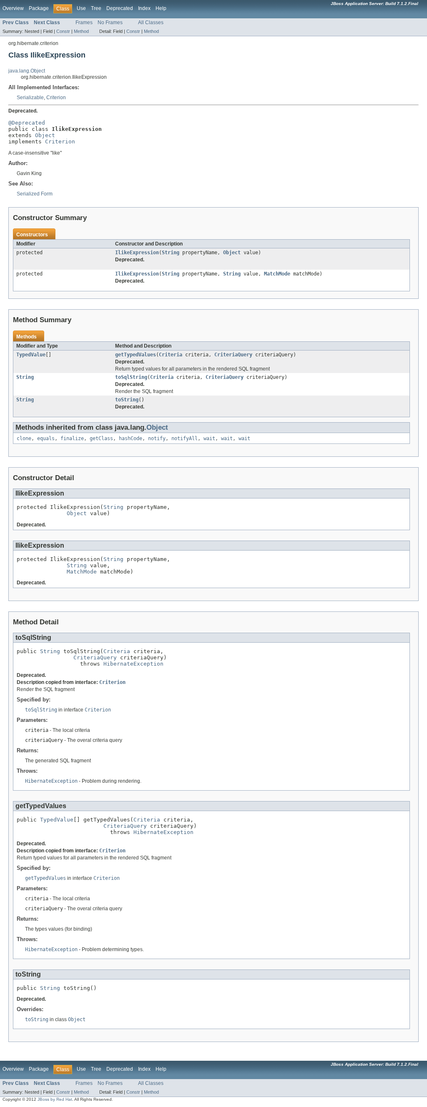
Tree (96, 8)
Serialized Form (35, 194)
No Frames (110, 22)
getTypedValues (135, 355)
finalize (72, 438)
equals (46, 438)
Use (81, 8)
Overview (13, 8)
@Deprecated (26, 123)
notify (157, 438)
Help (161, 8)
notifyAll (184, 438)
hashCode (130, 438)
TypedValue (30, 355)
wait (209, 438)
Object (45, 135)
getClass (101, 438)
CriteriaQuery (233, 355)
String (170, 252)
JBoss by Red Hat (55, 1099)
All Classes (150, 22)
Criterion (56, 97)
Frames (84, 22)
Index (144, 8)
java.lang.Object (26, 71)
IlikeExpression (137, 252)
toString (126, 400)
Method (81, 31)
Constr (63, 31)
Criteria (170, 355)
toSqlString (131, 377)
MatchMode (277, 274)
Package (39, 8)
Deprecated (119, 8)
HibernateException (133, 664)
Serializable (30, 97)
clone (24, 438)
